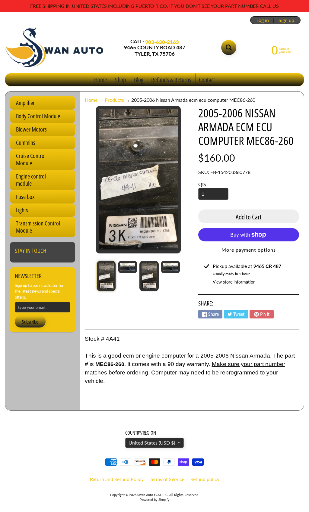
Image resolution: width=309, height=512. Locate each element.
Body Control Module (38, 116)
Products (114, 100)
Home (100, 80)
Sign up (286, 20)
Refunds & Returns (171, 80)
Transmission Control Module (38, 226)
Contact (207, 80)
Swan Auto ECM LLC (152, 495)
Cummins (25, 142)
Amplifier (25, 103)
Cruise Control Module (31, 159)
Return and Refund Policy (117, 479)
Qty (202, 184)
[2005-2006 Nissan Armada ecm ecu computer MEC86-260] (106, 276)
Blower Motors (31, 129)
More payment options (248, 250)
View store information (234, 281)
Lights (22, 210)
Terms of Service (167, 479)
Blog (138, 80)
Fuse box (25, 197)
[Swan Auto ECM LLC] (54, 47)
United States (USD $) (152, 442)
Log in (262, 20)
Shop (120, 80)
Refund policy (204, 479)
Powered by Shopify (155, 499)
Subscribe (30, 321)
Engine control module (31, 180)
